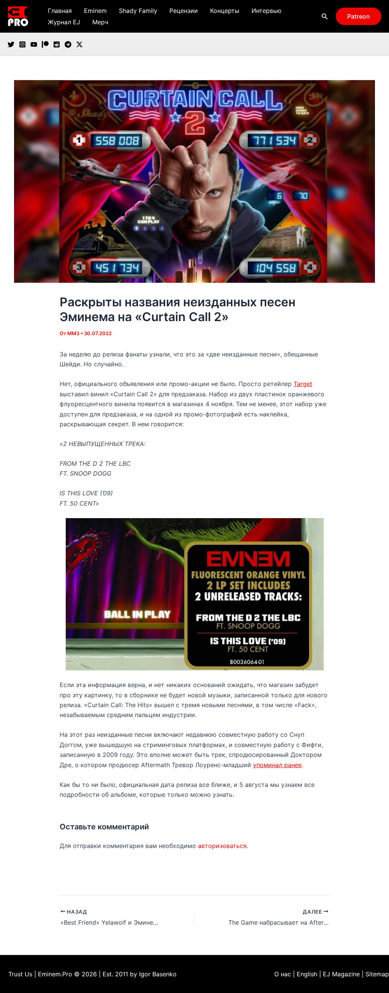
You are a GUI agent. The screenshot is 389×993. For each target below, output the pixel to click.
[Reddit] (56, 44)
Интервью (266, 10)
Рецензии (183, 10)
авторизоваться (222, 846)
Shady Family (138, 10)
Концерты (224, 10)
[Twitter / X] (79, 44)
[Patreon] (45, 44)
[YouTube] (33, 44)
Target (303, 384)
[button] (324, 16)
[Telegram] (68, 44)
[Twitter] (11, 44)
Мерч (100, 22)
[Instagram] (22, 44)
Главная (60, 10)
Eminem (95, 10)
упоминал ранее (277, 765)
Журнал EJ (64, 22)
